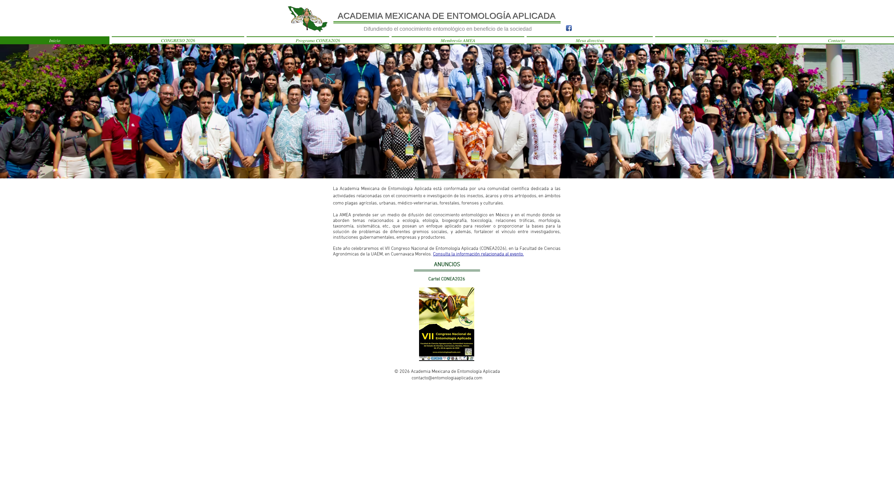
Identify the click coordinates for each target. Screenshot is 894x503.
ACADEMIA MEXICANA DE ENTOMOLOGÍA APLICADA (447, 16)
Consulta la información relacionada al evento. (478, 254)
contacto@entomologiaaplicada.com (447, 378)
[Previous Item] (8, 111)
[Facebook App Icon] (569, 28)
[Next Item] (886, 111)
